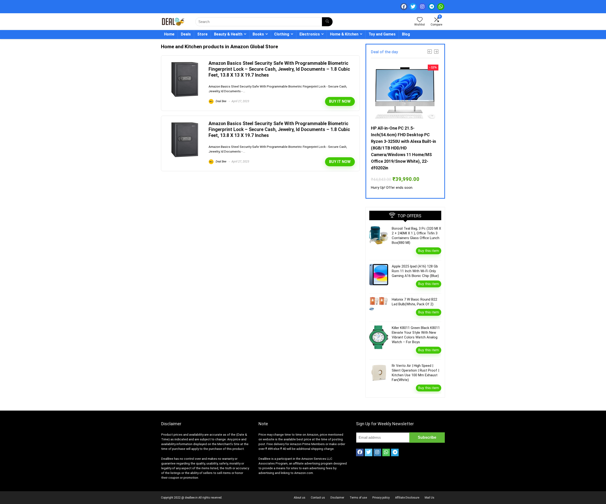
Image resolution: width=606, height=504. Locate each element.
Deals (186, 34)
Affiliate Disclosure (407, 497)
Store (202, 34)
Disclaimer (337, 497)
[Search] (327, 21)
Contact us (318, 497)
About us (299, 497)
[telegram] (431, 6)
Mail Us (429, 497)
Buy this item (428, 251)
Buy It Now (340, 101)
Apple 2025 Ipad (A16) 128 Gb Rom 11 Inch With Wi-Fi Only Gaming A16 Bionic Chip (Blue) (415, 271)
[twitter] (413, 6)
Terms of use (358, 497)
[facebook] (403, 6)
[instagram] (422, 6)
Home (169, 34)
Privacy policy (381, 497)
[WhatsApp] (440, 6)
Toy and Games (382, 34)
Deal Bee (220, 101)
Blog (406, 34)
